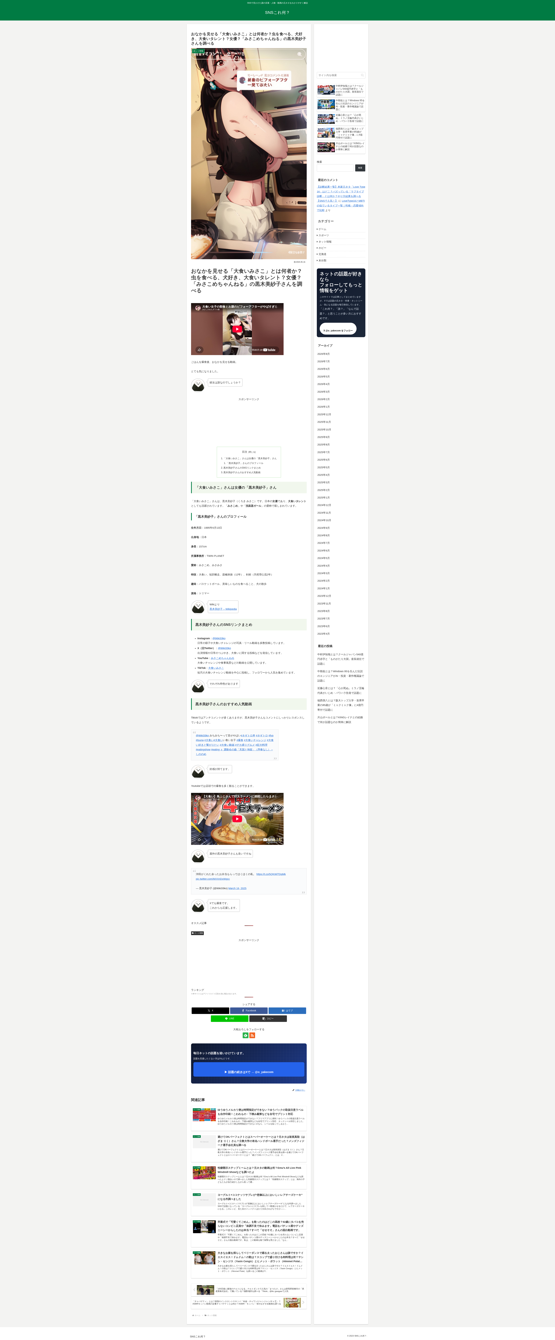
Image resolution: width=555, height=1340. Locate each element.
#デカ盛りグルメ (245, 744)
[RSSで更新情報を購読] (252, 1035)
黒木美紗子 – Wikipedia (223, 609)
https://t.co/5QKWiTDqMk (271, 874)
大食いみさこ (216, 668)
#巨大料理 (261, 744)
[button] (268, 1018)
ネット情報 (198, 933)
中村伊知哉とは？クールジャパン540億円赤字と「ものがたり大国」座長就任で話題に (340, 659)
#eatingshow (203, 749)
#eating (215, 749)
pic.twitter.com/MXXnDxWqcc (213, 878)
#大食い (209, 740)
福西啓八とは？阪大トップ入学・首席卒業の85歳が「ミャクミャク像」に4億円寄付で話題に (340, 705)
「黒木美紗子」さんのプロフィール (244, 463)
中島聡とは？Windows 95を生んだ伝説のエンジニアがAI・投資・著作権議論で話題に (340, 676)
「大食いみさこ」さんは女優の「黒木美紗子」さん (250, 458)
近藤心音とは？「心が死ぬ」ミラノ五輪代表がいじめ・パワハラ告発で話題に (340, 690)
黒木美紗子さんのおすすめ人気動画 (241, 472)
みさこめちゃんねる (222, 658)
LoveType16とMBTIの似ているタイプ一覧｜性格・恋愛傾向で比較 (341, 205)
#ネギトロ (262, 735)
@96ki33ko (218, 638)
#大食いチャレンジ (255, 740)
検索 (319, 161)
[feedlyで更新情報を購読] (245, 1035)
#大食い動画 (227, 744)
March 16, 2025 (237, 888)
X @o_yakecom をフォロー (338, 330)
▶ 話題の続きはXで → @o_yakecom (248, 1072)
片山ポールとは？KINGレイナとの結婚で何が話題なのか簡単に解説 (340, 720)
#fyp (271, 735)
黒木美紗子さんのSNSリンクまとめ (242, 467)
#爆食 (240, 740)
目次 (244, 451)
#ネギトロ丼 (248, 735)
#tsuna (200, 740)
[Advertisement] (249, 422)
